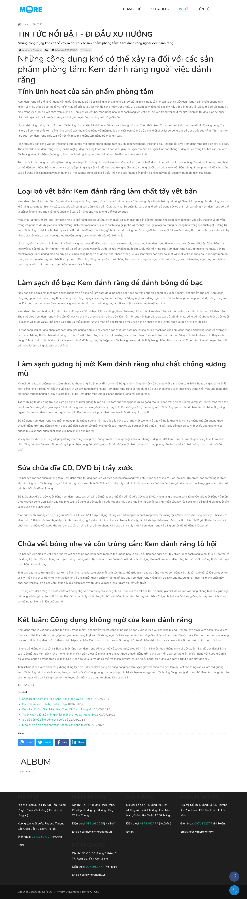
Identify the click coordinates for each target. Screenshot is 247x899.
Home (25, 24)
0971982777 (41, 837)
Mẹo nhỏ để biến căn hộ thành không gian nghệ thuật (55, 725)
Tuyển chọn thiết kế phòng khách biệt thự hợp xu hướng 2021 (60, 715)
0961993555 (95, 824)
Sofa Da (47, 892)
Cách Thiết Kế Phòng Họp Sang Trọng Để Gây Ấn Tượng (57, 699)
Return (87, 49)
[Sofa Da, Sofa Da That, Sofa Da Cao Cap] (31, 9)
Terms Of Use (90, 892)
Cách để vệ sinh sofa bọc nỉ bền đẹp (44, 704)
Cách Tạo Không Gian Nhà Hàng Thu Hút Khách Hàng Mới (57, 709)
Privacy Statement (67, 892)
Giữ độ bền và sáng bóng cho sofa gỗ (45, 720)
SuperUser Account (31, 49)
